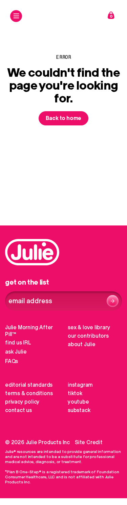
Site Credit (89, 442)
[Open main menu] (16, 16)
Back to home (64, 118)
